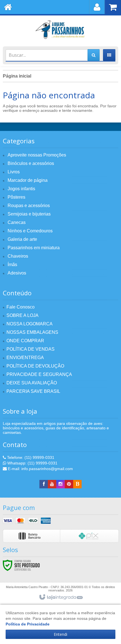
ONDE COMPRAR (25, 340)
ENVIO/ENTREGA (25, 357)
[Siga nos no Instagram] (60, 484)
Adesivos (17, 273)
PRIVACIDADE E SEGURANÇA (39, 374)
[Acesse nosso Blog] (77, 484)
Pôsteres (16, 197)
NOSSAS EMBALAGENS (32, 332)
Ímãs (12, 264)
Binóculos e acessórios (31, 163)
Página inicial (17, 76)
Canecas (17, 222)
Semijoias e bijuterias (29, 214)
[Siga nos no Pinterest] (69, 484)
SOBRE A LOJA (22, 315)
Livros (14, 171)
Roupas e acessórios (29, 205)
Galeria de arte (22, 239)
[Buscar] (94, 55)
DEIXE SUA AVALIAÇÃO (31, 382)
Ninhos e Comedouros (30, 230)
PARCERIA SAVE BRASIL (33, 391)
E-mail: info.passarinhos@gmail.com (40, 468)
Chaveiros (18, 256)
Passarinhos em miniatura (34, 247)
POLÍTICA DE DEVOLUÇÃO (35, 366)
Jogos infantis (21, 188)
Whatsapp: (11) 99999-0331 (31, 463)
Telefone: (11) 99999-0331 (30, 457)
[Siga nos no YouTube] (52, 484)
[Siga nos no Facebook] (43, 484)
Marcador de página (28, 180)
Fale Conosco (20, 307)
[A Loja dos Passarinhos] (60, 29)
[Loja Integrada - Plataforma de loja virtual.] (61, 597)
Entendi (60, 634)
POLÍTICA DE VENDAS (30, 349)
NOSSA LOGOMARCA (29, 323)
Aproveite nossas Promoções (37, 155)
